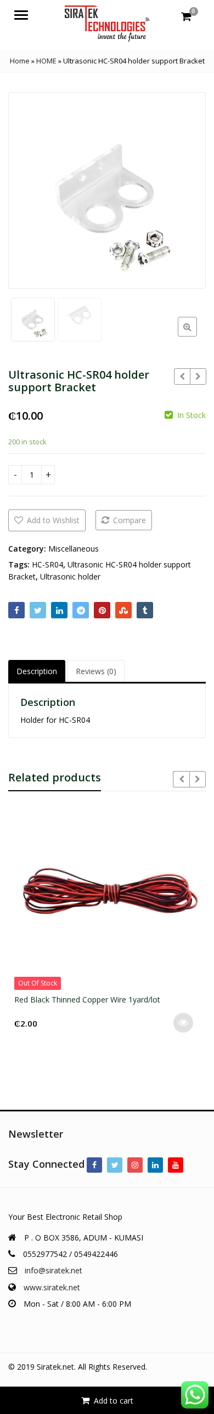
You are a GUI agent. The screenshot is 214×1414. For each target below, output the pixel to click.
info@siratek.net (53, 1270)
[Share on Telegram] (80, 610)
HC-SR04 (47, 564)
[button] (196, 335)
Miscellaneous (73, 548)
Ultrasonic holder (70, 576)
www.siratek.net (52, 1287)
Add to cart (113, 1400)
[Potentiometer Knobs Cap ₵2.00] (198, 376)
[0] (186, 16)
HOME (46, 61)
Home (20, 61)
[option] (107, 190)
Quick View (112, 999)
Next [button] (186, 188)
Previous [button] (28, 188)
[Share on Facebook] (16, 610)
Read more (183, 1023)
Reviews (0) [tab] (96, 671)
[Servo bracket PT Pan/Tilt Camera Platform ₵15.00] (182, 376)
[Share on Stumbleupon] (123, 610)
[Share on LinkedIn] (59, 610)
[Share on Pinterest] (102, 610)
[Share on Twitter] (38, 610)
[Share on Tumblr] (145, 610)
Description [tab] (36, 671)
